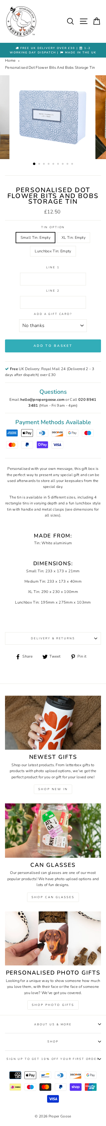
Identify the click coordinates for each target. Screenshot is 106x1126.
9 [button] (72, 164)
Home (10, 60)
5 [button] (53, 164)
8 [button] (68, 164)
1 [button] (34, 164)
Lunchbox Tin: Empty (53, 251)
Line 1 (52, 267)
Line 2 (52, 290)
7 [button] (63, 164)
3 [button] (44, 164)
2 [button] (39, 164)
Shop (52, 1041)
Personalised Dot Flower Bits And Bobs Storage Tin (50, 67)
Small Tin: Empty (35, 237)
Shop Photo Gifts (53, 1005)
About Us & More (53, 1024)
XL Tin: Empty (73, 237)
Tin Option (53, 227)
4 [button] (49, 164)
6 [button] (58, 164)
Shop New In (53, 789)
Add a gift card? (53, 314)
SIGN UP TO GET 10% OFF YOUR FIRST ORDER (53, 1059)
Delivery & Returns (53, 638)
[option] (53, 50)
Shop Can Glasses (53, 897)
